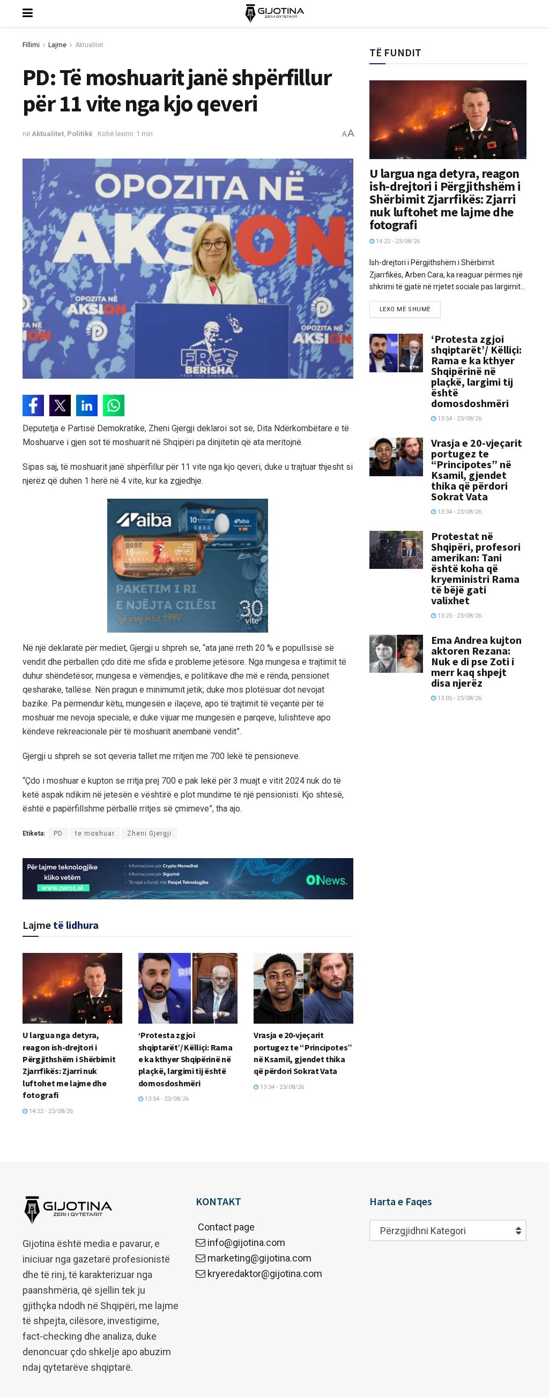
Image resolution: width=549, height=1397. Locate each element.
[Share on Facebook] (33, 405)
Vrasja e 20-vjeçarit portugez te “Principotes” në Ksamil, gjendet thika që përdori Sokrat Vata (476, 469)
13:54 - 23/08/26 (166, 1098)
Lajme (57, 45)
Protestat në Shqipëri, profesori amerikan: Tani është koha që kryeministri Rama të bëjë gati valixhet (476, 568)
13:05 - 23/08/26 (458, 698)
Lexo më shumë (405, 309)
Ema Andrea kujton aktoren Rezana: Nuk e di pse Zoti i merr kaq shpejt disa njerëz (476, 661)
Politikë (80, 134)
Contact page (225, 1227)
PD (58, 833)
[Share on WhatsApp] (113, 405)
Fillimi (31, 45)
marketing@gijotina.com (259, 1258)
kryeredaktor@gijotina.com (264, 1273)
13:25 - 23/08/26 (458, 615)
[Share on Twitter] (60, 405)
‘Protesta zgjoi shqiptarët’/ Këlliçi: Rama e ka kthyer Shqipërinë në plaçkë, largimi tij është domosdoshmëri (185, 1059)
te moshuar (95, 833)
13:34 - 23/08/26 (281, 1087)
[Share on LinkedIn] (87, 405)
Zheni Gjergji (149, 833)
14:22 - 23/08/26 (50, 1111)
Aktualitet (89, 45)
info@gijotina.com (246, 1242)
